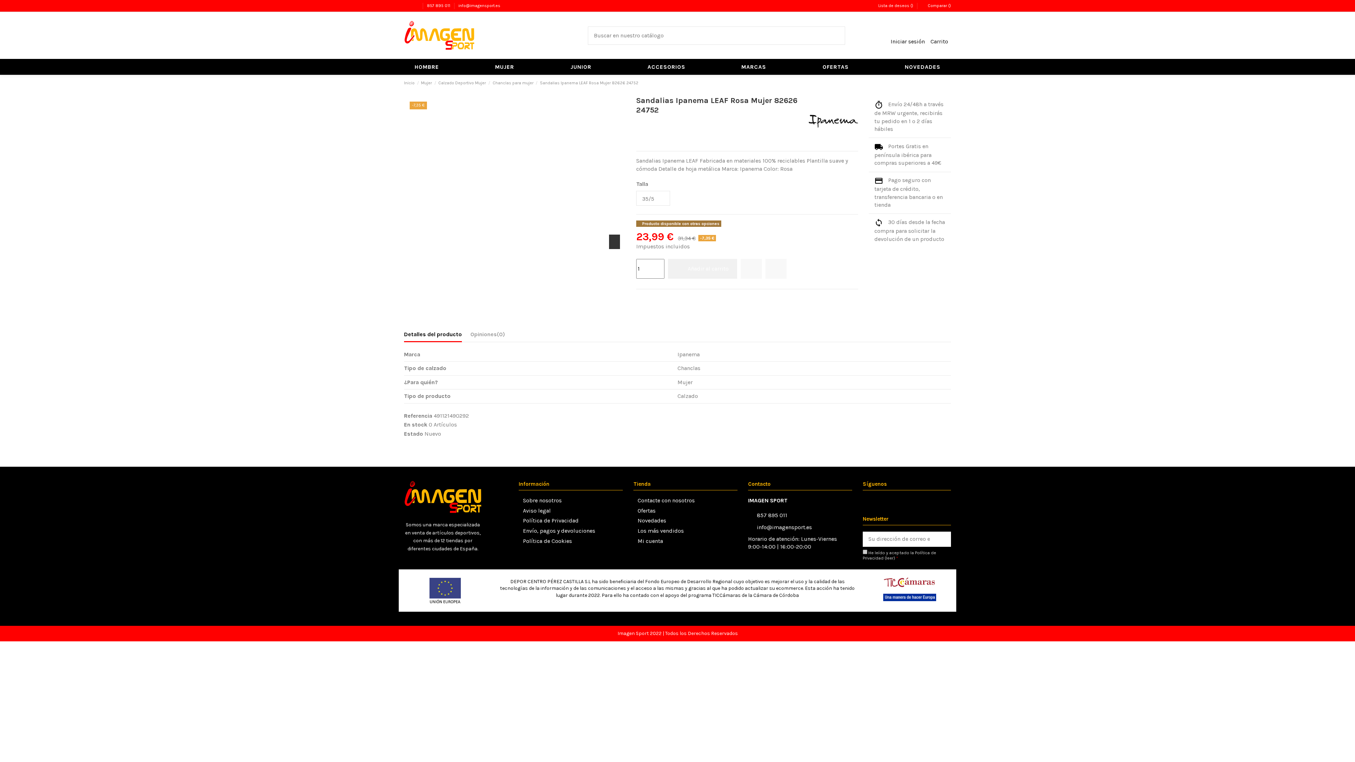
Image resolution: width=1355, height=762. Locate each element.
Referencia (418, 415)
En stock (415, 424)
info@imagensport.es (479, 5)
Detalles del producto (433, 334)
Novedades (652, 520)
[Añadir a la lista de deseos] (751, 269)
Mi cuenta (650, 541)
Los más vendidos (661, 530)
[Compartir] (640, 298)
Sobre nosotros (542, 500)
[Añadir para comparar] (776, 269)
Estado (413, 433)
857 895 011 (439, 5)
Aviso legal (537, 510)
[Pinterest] (658, 298)
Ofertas (647, 510)
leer (889, 558)
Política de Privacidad (551, 520)
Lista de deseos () (895, 5)
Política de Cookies (547, 541)
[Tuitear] (649, 298)
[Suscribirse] (943, 539)
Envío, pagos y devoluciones (559, 530)
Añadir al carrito (708, 268)
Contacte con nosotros (666, 500)
